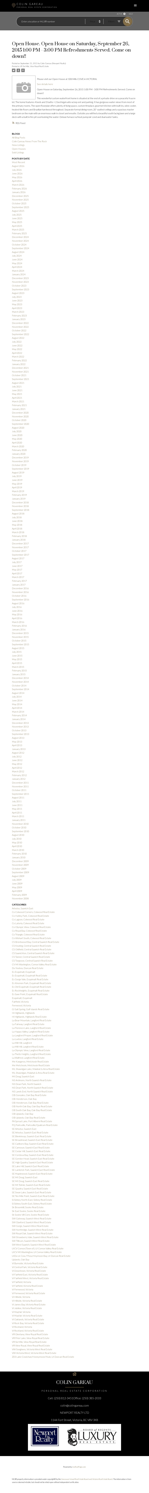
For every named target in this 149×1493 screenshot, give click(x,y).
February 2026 (19, 188)
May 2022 (17, 349)
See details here (45, 84)
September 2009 (20, 872)
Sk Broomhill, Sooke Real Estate (28, 1207)
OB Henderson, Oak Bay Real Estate (30, 1102)
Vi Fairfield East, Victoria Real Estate (30, 1274)
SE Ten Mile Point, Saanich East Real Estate (33, 1196)
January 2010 (18, 857)
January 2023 (18, 319)
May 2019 (17, 483)
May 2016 (17, 614)
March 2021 (18, 401)
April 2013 (17, 745)
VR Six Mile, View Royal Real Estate (34, 66)
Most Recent (18, 162)
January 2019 (18, 498)
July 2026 (17, 169)
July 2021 (17, 386)
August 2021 (18, 382)
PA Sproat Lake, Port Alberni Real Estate (32, 1121)
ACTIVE (119, 14)
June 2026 (17, 173)
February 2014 (19, 715)
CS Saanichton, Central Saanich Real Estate (33, 953)
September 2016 (20, 599)
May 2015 (17, 659)
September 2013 (20, 734)
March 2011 (18, 816)
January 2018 (18, 539)
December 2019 (20, 457)
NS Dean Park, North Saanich (26, 1084)
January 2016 (18, 629)
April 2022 (17, 352)
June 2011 (17, 805)
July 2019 (17, 476)
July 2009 (17, 879)
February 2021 (19, 405)
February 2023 (19, 315)
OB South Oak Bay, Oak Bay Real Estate (32, 1110)
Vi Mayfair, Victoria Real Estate (27, 1315)
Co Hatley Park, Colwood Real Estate (30, 915)
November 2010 (20, 823)
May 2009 (17, 887)
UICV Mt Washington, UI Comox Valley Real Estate (37, 1252)
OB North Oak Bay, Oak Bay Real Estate (32, 1106)
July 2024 (17, 255)
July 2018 (17, 517)
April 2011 (17, 812)
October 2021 (19, 375)
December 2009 (20, 861)
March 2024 (18, 270)
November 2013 (20, 726)
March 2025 (18, 229)
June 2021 (17, 390)
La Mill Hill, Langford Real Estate (28, 1046)
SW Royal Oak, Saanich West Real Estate (32, 1233)
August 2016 (18, 603)
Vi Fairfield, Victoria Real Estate (27, 1285)
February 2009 (19, 894)
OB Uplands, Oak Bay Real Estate (28, 1117)
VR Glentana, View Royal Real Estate (30, 1334)
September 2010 (20, 831)
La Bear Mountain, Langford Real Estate (31, 1020)
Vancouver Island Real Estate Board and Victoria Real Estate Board (86, 1479)
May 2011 (17, 808)
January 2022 (18, 364)
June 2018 (17, 521)
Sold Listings (18, 152)
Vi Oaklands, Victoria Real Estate (28, 1319)
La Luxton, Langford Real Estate (27, 1039)
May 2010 (17, 842)
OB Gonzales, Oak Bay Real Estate (29, 1095)
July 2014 (17, 696)
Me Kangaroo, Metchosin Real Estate (30, 1061)
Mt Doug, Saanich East (23, 1076)
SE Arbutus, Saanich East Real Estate (30, 1132)
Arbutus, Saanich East (22, 908)
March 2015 (18, 666)
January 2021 (18, 409)
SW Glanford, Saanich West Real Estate (31, 1222)
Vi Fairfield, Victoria (21, 1282)
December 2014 (20, 677)
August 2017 (18, 558)
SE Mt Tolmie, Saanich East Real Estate (31, 1184)
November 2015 (20, 636)
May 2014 (17, 704)
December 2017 (20, 543)
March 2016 (18, 622)
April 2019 (17, 487)
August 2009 (18, 876)
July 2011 (17, 801)
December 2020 (20, 412)
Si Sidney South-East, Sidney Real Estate (32, 1203)
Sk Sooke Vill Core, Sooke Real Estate (30, 1214)
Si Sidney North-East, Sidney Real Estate (32, 1199)
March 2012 (18, 771)
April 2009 (17, 891)
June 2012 (17, 760)
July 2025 (17, 214)
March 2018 (18, 532)
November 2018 (20, 506)
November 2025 (20, 199)
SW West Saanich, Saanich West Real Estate (34, 1244)
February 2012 (19, 775)
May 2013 (17, 741)
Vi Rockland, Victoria (22, 1326)
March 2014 (18, 711)
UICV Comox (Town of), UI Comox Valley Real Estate (37, 1248)
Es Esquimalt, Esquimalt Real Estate (29, 975)
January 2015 (18, 674)
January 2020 (18, 453)
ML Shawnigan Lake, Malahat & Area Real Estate (36, 1069)
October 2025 (19, 203)
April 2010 (17, 846)
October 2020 (19, 420)
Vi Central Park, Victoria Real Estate (29, 1267)
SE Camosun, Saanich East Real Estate (31, 1147)
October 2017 (19, 550)
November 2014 (20, 681)
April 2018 (17, 528)
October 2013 (19, 730)
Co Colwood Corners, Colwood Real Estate (33, 912)
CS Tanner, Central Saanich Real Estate (31, 956)
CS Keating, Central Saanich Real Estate (31, 945)
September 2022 (20, 334)
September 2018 (20, 509)
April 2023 (17, 308)
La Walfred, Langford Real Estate (28, 1057)
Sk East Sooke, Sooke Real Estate (28, 1211)
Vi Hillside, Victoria (21, 1296)
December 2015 (20, 633)
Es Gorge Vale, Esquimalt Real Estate (30, 979)
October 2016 (19, 595)
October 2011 (19, 790)
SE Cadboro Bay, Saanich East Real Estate (33, 1143)
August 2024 (18, 252)
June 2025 (17, 218)
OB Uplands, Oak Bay (22, 1113)
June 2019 (17, 479)
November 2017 (20, 547)
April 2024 (17, 266)
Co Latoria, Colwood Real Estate (28, 923)
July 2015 (17, 651)
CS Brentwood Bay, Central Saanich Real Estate (35, 941)
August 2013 (18, 737)
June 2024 (17, 259)
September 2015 (20, 644)
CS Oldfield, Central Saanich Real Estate (31, 949)
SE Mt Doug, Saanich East (24, 1177)
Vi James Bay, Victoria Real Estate (29, 1304)
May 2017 (17, 569)
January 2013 (18, 749)
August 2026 (18, 166)
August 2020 (18, 427)
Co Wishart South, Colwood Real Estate (31, 938)
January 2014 (18, 719)
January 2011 (18, 820)
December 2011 (20, 782)
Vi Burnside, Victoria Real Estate (28, 1263)
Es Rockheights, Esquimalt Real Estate (30, 990)
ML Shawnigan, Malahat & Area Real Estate (33, 1072)
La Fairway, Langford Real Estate (28, 1024)
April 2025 (17, 225)
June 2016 (17, 610)
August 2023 (18, 293)
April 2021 (17, 397)
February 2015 (19, 670)
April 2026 (17, 180)
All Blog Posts (18, 137)
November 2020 (20, 416)
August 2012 (18, 752)
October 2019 (19, 465)
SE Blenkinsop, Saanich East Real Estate (31, 1136)
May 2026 (17, 177)
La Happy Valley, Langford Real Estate (30, 1031)
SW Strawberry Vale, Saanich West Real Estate (35, 1237)
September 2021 (20, 379)
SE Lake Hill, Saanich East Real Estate (30, 1166)
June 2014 (17, 700)
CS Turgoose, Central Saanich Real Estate (32, 960)
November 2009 (20, 864)
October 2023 (19, 285)
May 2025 (17, 222)
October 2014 (19, 685)
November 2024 (20, 240)
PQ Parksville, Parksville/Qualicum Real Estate (35, 1125)
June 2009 (17, 883)
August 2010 (18, 834)
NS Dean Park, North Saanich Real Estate (32, 1087)
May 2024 (17, 263)
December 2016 (20, 588)
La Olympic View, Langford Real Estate (31, 1050)
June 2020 (17, 435)
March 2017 (18, 577)
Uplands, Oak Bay (20, 1259)
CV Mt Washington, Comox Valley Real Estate (34, 964)
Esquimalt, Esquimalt (22, 998)
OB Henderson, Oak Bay (24, 1098)
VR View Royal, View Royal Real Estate (31, 1345)
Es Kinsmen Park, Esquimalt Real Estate (31, 983)
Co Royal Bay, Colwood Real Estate (29, 930)
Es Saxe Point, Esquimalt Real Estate (30, 994)
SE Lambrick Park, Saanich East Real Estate (33, 1169)
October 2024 (19, 244)
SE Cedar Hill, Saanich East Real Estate (31, 1151)
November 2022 (20, 326)
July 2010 (17, 838)
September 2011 (20, 793)
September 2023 (20, 289)
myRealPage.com (79, 1467)
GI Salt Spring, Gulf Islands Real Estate (30, 1009)
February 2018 (19, 536)
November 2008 (20, 898)
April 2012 (17, 767)
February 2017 (19, 580)
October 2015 (19, 640)
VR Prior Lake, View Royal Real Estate (30, 1338)
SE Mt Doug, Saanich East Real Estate (30, 1181)
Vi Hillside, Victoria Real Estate (27, 1300)
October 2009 (19, 868)
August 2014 (18, 693)
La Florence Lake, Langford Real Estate (31, 1027)
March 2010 (18, 849)
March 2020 (18, 446)
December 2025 (20, 195)
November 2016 (20, 592)
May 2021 (17, 393)
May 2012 (17, 763)
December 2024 (20, 237)
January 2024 (18, 274)
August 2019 (18, 472)
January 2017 (18, 584)
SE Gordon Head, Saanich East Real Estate (33, 1158)
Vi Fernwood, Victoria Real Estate (28, 1293)
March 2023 (18, 311)
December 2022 (20, 323)
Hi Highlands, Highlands (23, 1012)
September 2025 (20, 207)
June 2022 (17, 345)
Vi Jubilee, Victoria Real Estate (27, 1308)
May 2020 (17, 438)
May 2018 (17, 524)
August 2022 (18, 337)
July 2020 (17, 431)
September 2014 (20, 689)
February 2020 (19, 450)
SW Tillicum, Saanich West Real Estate (31, 1240)
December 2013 (20, 722)
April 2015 (17, 663)
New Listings (18, 145)
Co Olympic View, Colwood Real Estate (31, 927)
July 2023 (17, 296)
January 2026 (18, 192)
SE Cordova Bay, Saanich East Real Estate (32, 1155)
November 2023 (20, 281)
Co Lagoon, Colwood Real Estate (28, 919)
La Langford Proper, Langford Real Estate (32, 1035)
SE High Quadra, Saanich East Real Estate (32, 1162)
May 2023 (17, 304)
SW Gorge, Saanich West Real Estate (30, 1225)
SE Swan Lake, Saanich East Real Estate (31, 1192)
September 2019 (20, 468)
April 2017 (17, 573)
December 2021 (20, 367)
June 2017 (17, 565)
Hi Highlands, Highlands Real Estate (29, 1016)
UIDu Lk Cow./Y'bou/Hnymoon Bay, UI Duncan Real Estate (41, 1255)
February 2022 (19, 360)
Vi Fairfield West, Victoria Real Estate (30, 1278)
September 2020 (20, 423)
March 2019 (18, 491)
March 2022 (18, 356)
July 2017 (17, 562)
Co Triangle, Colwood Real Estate (28, 934)
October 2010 (19, 827)
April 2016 (17, 618)
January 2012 (18, 778)
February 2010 (19, 853)
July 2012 (17, 756)
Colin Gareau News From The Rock (29, 141)
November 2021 (20, 371)
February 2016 (19, 625)
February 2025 (19, 233)
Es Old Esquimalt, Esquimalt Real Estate (31, 986)
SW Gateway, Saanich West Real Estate (31, 1218)
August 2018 (18, 513)
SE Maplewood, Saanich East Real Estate (32, 1173)
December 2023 (20, 278)
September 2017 (20, 554)
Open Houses (19, 148)
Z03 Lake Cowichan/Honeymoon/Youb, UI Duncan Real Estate (43, 1356)
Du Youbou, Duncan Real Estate (27, 968)
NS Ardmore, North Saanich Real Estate (32, 1080)
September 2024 (20, 248)
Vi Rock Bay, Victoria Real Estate (28, 1323)
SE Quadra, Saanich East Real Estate (30, 1188)
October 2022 (19, 330)
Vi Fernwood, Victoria (22, 1289)
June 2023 (17, 300)
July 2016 (17, 607)
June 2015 (17, 655)
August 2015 (18, 648)
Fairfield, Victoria (20, 1001)
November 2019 (20, 461)
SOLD (131, 14)
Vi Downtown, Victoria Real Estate (29, 1270)
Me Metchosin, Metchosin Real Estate (31, 1065)
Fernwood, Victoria (21, 1005)
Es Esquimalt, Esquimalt (23, 971)
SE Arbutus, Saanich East (24, 1128)
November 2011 (20, 786)
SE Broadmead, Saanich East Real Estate (32, 1139)
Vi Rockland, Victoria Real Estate (28, 1330)
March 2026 (18, 184)
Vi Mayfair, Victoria (21, 1311)
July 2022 (17, 341)
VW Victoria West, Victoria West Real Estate (34, 1353)
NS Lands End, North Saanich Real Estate (32, 1091)
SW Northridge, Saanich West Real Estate (32, 1229)
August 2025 (18, 210)
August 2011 (18, 797)
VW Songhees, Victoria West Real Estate (32, 1349)
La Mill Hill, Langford (22, 1042)
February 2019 (19, 494)
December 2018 (20, 502)
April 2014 (17, 707)
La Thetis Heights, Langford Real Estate (31, 1054)
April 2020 (17, 442)
